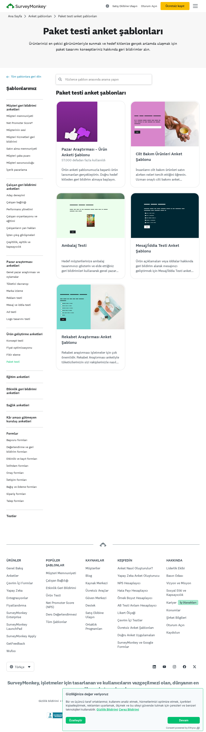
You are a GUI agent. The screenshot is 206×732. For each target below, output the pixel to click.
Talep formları (15, 501)
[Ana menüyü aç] (195, 6)
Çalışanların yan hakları (21, 228)
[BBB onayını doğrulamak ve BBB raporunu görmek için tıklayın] (55, 717)
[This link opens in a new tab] (154, 667)
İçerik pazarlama (16, 170)
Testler (11, 516)
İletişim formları (16, 480)
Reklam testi (14, 298)
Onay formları (15, 473)
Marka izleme (14, 291)
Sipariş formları (16, 494)
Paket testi (13, 361)
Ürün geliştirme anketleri (24, 334)
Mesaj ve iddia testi (18, 305)
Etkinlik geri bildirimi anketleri (21, 391)
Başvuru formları (16, 440)
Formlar (12, 433)
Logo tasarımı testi (18, 319)
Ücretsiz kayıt (175, 6)
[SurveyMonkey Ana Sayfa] (26, 6)
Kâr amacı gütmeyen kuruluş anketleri (21, 419)
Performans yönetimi (19, 209)
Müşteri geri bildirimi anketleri (21, 107)
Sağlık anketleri (17, 405)
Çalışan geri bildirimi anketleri (21, 187)
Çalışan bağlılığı (16, 202)
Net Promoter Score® (19, 123)
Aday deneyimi (15, 195)
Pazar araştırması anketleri (19, 264)
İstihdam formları (17, 466)
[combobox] (20, 667)
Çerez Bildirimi (129, 709)
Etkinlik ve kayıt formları (21, 458)
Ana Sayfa (15, 16)
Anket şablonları (40, 16)
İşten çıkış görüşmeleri (20, 235)
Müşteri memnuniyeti (19, 116)
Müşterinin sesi (16, 130)
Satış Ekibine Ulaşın (124, 6)
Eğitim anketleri (17, 377)
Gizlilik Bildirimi (107, 709)
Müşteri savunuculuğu (20, 162)
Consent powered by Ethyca (181, 727)
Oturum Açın (149, 6)
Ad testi (11, 312)
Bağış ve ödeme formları (21, 487)
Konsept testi (14, 340)
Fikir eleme (13, 354)
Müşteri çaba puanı (18, 155)
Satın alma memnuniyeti (21, 148)
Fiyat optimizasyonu (19, 347)
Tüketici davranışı (17, 284)
